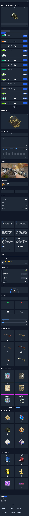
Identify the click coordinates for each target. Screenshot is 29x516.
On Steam (26, 7)
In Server (15, 7)
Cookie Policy (13, 512)
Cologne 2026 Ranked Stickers (5, 505)
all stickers (17, 490)
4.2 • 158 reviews (4, 51)
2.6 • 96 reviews (4, 42)
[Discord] (1, 500)
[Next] (27, 170)
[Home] (3, 1)
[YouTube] (6, 500)
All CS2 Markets (19, 512)
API (11, 505)
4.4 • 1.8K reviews (4, 99)
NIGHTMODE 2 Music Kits (4, 512)
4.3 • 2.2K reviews (4, 56)
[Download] (2, 177)
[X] (3, 500)
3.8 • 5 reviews (3, 75)
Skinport (4, 68)
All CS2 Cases (19, 508)
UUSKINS (4, 49)
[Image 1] (13, 177)
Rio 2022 (26, 199)
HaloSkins (4, 92)
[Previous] (2, 170)
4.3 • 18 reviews (3, 61)
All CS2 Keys (18, 509)
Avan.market (4, 97)
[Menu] (27, 1)
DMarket (4, 78)
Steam (3, 87)
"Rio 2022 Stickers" (24, 209)
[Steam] (7, 500)
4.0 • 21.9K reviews (4, 80)
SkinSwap (4, 54)
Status (12, 508)
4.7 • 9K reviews (4, 36)
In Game (3, 7)
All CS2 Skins (18, 505)
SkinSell (4, 73)
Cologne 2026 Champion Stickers (5, 509)
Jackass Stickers (3, 508)
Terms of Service (13, 509)
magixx (26, 202)
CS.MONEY (4, 34)
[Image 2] (15, 177)
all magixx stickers (17, 407)
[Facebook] (4, 500)
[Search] (26, 1)
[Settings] (25, 1)
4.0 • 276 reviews (4, 94)
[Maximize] (27, 115)
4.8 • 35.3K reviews (4, 70)
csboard (4, 59)
